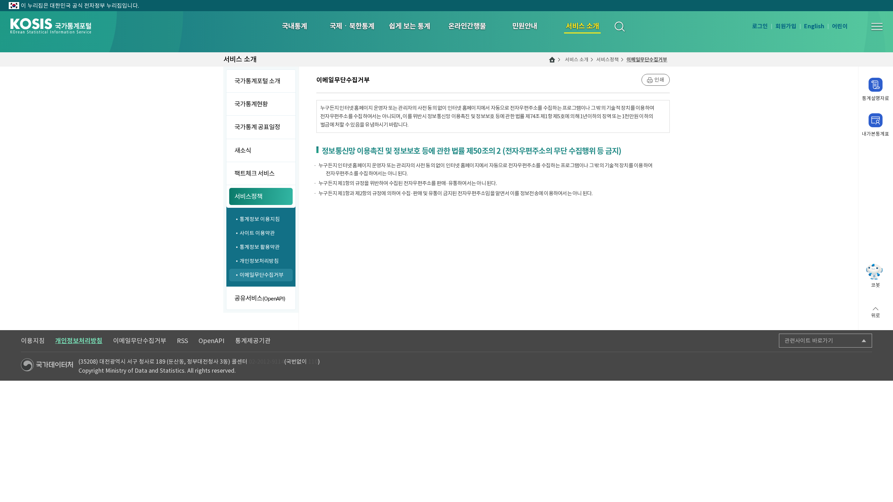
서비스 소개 (576, 59)
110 (313, 361)
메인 (552, 60)
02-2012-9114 (266, 361)
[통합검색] (619, 26)
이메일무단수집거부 (646, 59)
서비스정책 (607, 59)
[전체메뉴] (877, 26)
